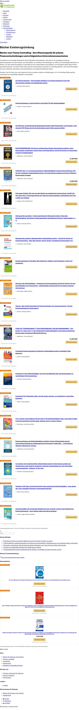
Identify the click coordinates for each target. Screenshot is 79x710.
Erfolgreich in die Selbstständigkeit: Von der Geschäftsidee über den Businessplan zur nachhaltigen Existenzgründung (44, 375)
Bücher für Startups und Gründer (13, 657)
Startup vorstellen (8, 659)
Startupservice (10, 30)
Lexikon (8, 39)
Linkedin (7, 703)
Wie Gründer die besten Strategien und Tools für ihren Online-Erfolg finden (42, 545)
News (5, 13)
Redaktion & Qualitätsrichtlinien (13, 665)
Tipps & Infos (7, 19)
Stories (5, 17)
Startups (5, 15)
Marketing (9, 36)
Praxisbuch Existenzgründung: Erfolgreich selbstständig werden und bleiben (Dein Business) (43, 352)
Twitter (6, 699)
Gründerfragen (10, 32)
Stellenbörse (7, 695)
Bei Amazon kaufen (71, 89)
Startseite (6, 11)
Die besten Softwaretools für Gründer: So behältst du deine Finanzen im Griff (37, 549)
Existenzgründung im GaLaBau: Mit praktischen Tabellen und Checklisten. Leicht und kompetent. (44, 262)
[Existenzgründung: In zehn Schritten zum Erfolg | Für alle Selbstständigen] (8, 108)
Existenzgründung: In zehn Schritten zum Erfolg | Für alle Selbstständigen (40, 103)
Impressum (6, 661)
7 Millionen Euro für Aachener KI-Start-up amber (37, 541)
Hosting (8, 34)
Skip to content (4, 1)
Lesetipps (6, 22)
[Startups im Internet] (7, 7)
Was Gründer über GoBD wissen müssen (28, 547)
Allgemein (6, 24)
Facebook (7, 701)
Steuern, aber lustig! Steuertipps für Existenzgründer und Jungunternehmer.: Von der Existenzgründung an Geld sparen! (44, 307)
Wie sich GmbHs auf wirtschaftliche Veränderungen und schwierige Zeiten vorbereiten (51, 543)
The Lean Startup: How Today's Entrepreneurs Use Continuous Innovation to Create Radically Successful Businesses (39, 580)
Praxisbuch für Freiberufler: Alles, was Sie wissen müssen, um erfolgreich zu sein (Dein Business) (45, 397)
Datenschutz (7, 663)
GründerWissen (8, 28)
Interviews (6, 26)
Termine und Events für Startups (13, 673)
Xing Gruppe (7, 677)
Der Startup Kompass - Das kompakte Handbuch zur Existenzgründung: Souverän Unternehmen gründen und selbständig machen (43, 82)
